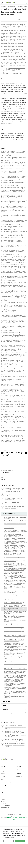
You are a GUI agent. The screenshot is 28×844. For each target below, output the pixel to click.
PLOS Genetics (20, 6)
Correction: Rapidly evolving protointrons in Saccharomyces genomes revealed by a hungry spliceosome (14, 696)
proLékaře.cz (7, 2)
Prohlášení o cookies (5, 805)
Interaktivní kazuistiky (6, 782)
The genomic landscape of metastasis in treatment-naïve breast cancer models (15, 561)
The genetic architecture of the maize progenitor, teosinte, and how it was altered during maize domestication (14, 632)
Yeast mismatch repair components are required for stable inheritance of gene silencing (15, 650)
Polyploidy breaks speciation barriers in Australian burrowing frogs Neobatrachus (14, 599)
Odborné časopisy (12, 6)
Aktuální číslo (6, 709)
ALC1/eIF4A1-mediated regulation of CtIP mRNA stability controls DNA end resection (14, 624)
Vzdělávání (4, 777)
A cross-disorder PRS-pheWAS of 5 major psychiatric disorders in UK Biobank (13, 454)
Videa (2, 793)
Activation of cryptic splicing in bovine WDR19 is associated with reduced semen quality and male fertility (14, 657)
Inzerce (3, 801)
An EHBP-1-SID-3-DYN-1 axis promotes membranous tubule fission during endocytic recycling (14, 584)
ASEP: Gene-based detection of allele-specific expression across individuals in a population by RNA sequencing (15, 620)
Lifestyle (3, 771)
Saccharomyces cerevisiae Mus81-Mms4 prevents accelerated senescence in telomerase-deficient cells (15, 669)
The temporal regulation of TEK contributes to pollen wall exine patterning (15, 661)
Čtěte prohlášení (10, 817)
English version (23, 19)
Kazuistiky (3, 773)
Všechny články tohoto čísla (9, 513)
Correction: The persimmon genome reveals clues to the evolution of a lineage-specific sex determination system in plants (15, 692)
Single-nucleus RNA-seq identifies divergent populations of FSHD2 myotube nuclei (13, 573)
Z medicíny (3, 769)
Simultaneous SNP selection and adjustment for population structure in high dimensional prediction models (14, 587)
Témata (3, 789)
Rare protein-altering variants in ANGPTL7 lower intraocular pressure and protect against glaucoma (14, 551)
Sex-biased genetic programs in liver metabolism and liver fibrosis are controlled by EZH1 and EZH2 (15, 644)
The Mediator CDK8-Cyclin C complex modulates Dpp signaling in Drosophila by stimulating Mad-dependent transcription (15, 688)
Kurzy (2, 779)
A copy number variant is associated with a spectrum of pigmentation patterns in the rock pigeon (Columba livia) (15, 524)
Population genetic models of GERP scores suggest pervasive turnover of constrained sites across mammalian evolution (15, 684)
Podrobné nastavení (8, 841)
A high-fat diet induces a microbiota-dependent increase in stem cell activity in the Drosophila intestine (14, 628)
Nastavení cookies (5, 807)
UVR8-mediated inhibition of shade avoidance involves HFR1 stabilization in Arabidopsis (15, 647)
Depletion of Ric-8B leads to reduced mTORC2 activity (15, 520)
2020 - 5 (25, 6)
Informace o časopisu (8, 712)
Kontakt (3, 799)
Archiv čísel (5, 705)
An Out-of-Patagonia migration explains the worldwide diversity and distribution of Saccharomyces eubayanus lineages (15, 612)
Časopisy (3, 785)
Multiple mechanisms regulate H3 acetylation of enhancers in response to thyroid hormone (14, 603)
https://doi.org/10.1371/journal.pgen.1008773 (12, 73)
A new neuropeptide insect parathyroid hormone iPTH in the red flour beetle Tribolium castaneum (15, 606)
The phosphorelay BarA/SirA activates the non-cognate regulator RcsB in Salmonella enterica (14, 554)
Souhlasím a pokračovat (20, 841)
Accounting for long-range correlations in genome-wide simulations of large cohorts (14, 539)
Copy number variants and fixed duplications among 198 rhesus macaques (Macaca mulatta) (15, 557)
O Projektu (3, 803)
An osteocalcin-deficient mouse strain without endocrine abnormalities (13, 528)
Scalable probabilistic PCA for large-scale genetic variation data (14, 609)
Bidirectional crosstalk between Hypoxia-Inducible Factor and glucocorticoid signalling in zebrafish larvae (15, 581)
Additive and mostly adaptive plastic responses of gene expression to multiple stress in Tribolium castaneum (14, 595)
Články (3, 766)
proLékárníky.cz (4, 6)
